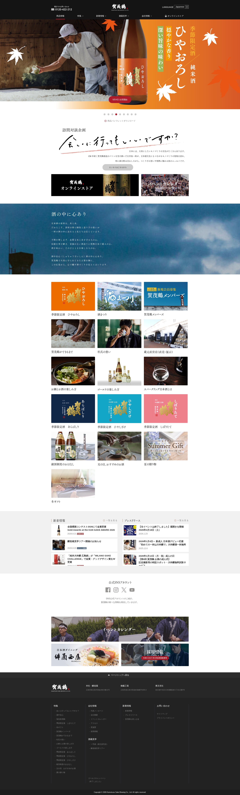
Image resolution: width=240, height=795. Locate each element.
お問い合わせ (163, 706)
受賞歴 (93, 727)
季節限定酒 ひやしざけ (112, 426)
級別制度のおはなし (62, 464)
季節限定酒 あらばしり (65, 426)
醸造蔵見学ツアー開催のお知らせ (84, 541)
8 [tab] (132, 114)
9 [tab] (135, 114)
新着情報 (100, 16)
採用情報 (94, 731)
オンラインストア (176, 16)
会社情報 (146, 16)
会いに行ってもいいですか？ (67, 711)
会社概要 (94, 715)
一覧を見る (112, 520)
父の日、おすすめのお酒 (111, 464)
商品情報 (60, 16)
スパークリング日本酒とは (158, 389)
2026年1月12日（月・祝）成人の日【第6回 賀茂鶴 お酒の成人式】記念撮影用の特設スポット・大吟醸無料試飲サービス (162, 561)
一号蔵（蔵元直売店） (99, 744)
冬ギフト (55, 501)
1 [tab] (105, 114)
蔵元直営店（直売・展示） (158, 351)
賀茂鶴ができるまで (62, 351)
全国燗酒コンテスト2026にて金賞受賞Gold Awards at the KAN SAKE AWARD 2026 (91, 528)
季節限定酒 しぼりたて (158, 426)
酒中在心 (59, 715)
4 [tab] (116, 114)
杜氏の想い (104, 351)
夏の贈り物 (150, 464)
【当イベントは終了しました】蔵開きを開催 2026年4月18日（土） (162, 528)
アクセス (94, 723)
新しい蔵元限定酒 (120, 100)
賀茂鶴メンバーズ (154, 314)
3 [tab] (112, 114)
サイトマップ (162, 714)
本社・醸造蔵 (92, 686)
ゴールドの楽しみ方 (108, 389)
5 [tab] (120, 114)
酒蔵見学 (123, 16)
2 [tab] (108, 114)
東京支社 (159, 686)
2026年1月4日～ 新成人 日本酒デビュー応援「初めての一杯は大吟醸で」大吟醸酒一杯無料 (162, 543)
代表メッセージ (97, 711)
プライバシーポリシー (165, 718)
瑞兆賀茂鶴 (60, 719)
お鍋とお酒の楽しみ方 (63, 389)
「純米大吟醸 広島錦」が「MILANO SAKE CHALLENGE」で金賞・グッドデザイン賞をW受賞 (91, 558)
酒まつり (102, 314)
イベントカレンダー (98, 719)
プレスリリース (131, 715)
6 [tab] (124, 114)
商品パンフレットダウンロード (122, 121)
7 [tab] (128, 114)
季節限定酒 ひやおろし (65, 314)
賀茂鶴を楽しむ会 (132, 719)
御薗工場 (125, 686)
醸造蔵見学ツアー (98, 748)
